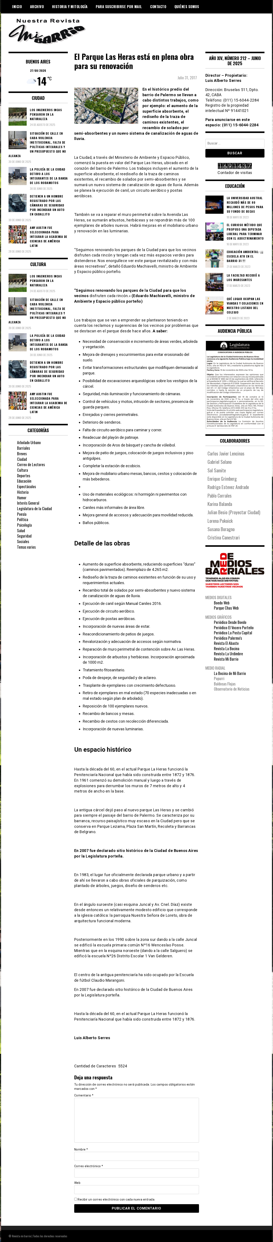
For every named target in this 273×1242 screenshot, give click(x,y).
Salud (21, 530)
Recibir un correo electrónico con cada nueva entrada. (116, 1199)
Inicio (17, 6)
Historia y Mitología (70, 6)
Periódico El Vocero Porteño (234, 627)
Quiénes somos (186, 6)
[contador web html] (235, 166)
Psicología (24, 525)
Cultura (22, 470)
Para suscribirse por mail (119, 6)
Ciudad (22, 459)
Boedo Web (221, 603)
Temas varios (26, 547)
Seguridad (24, 536)
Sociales (23, 541)
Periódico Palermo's (228, 638)
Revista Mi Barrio (226, 659)
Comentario (84, 1095)
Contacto (158, 6)
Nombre (81, 1149)
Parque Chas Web (226, 608)
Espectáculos (26, 486)
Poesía (21, 514)
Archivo (37, 6)
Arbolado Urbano (29, 442)
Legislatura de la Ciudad (34, 508)
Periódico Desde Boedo (230, 622)
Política (22, 519)
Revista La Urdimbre (228, 653)
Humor (21, 497)
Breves (22, 453)
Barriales (23, 448)
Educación (24, 481)
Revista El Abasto (226, 643)
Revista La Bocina (226, 648)
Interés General (28, 503)
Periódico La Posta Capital (233, 632)
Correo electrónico (88, 1166)
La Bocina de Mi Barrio (230, 673)
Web (77, 1183)
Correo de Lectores (31, 464)
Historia (23, 492)
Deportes (23, 475)
